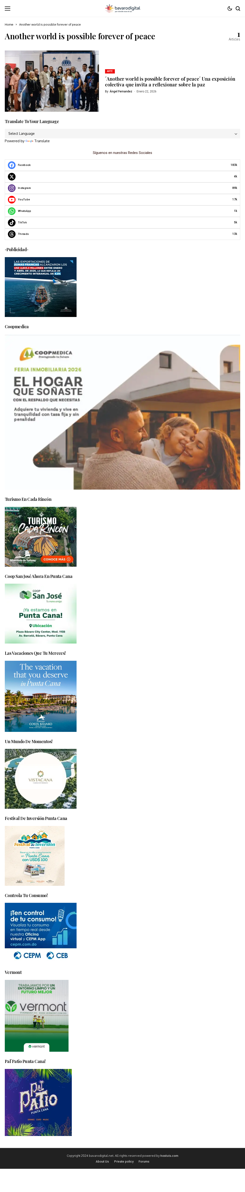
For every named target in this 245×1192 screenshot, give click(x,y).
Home (9, 24)
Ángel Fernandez (121, 91)
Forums (144, 1161)
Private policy (124, 1161)
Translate (42, 141)
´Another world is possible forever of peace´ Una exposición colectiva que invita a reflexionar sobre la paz (170, 81)
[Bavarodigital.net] (122, 8)
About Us (102, 1161)
